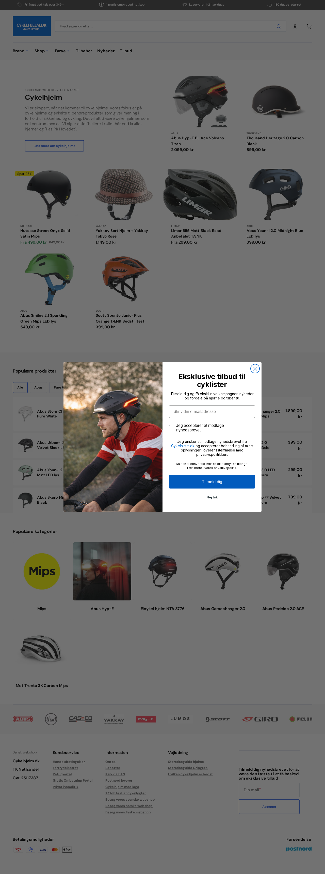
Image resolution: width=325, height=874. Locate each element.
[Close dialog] (255, 368)
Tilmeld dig (212, 481)
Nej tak (212, 497)
